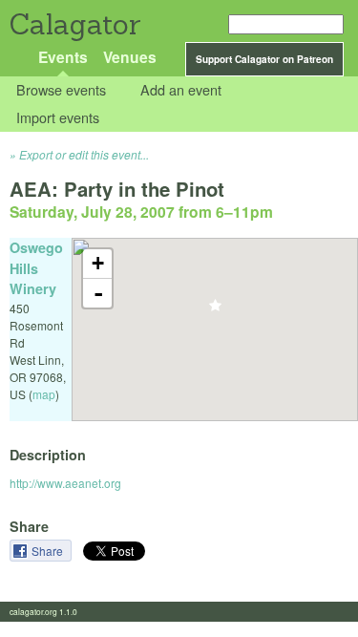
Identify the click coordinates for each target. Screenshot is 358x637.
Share (49, 550)
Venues (130, 57)
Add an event (180, 90)
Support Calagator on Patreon (264, 59)
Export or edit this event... (84, 154)
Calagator (74, 24)
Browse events (61, 90)
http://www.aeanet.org (65, 483)
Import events (57, 117)
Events (63, 57)
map (43, 394)
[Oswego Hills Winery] (215, 310)
